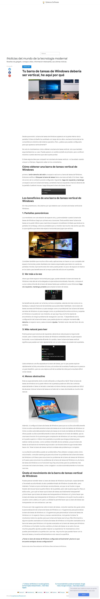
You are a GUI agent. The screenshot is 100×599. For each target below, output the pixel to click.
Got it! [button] (83, 594)
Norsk (47, 592)
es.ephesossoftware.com (18, 596)
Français (62, 592)
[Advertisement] (50, 18)
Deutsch (21, 592)
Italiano (54, 592)
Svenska (39, 592)
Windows (26, 66)
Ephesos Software (52, 2)
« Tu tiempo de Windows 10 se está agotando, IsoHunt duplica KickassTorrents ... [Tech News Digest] (35, 585)
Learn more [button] (91, 590)
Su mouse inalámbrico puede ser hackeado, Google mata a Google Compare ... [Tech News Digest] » (70, 584)
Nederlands (30, 592)
